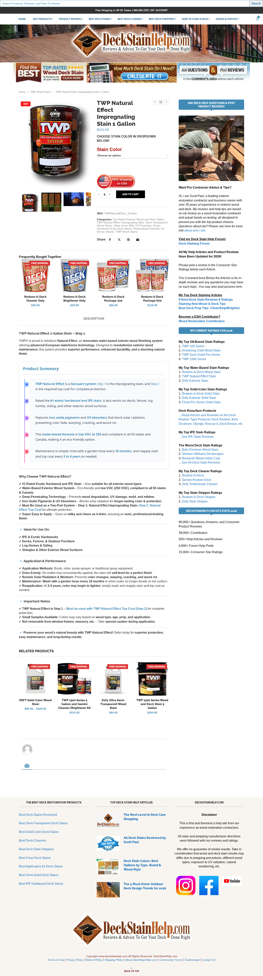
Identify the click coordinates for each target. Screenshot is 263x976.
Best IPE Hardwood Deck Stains (41, 883)
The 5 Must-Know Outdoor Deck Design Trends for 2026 (145, 886)
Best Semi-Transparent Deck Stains (43, 823)
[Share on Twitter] (119, 239)
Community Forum (170, 959)
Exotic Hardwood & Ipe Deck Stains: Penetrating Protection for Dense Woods (130, 228)
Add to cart (130, 194)
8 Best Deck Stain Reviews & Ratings (206, 299)
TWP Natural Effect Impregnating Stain (120, 222)
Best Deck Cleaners (32, 840)
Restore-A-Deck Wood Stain (201, 372)
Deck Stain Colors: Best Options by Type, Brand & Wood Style (142, 865)
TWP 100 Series (193, 346)
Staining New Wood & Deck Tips (202, 303)
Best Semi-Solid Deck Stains (38, 875)
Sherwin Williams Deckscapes (203, 453)
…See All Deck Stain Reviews (199, 462)
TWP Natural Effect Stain (199, 376)
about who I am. (195, 230)
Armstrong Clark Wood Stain (201, 350)
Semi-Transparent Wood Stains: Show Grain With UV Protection (132, 224)
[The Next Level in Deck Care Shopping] (108, 820)
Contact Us (208, 959)
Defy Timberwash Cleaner (200, 484)
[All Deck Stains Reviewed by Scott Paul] (108, 843)
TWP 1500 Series (194, 359)
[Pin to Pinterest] (128, 239)
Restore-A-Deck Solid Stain (201, 393)
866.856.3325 (141, 10)
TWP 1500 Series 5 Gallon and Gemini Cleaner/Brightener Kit (74, 704)
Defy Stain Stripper (195, 501)
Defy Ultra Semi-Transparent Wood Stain (113, 704)
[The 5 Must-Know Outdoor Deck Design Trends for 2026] (108, 889)
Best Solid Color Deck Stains (39, 831)
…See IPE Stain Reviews (196, 436)
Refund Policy (93, 959)
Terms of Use (56, 959)
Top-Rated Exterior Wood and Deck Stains (138, 219)
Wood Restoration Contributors (202, 321)
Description (94, 318)
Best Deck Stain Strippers (36, 849)
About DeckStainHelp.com (141, 959)
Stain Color (109, 149)
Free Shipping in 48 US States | (114, 10)
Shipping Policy (114, 959)
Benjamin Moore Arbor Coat (201, 458)
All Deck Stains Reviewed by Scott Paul (145, 840)
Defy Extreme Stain (195, 380)
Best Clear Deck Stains (35, 857)
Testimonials (192, 959)
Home (22, 92)
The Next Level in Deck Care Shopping (145, 817)
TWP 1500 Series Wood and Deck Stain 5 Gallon (152, 704)
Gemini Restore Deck (196, 479)
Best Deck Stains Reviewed (38, 814)
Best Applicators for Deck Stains (41, 866)
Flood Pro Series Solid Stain (201, 402)
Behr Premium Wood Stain (200, 449)
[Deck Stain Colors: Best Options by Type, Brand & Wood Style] (108, 866)
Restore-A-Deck (193, 475)
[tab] (94, 318)
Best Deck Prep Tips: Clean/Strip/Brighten (209, 308)
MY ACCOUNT (159, 10)
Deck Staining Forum (194, 243)
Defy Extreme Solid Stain (199, 397)
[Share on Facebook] (109, 239)
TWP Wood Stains (40, 92)
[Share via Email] (137, 239)
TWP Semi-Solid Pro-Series (201, 354)
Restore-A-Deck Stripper (198, 497)
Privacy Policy (74, 959)
